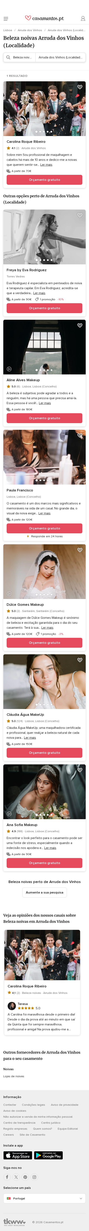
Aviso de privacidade (64, 1105)
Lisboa (8, 30)
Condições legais (33, 1105)
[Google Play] (48, 1158)
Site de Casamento (32, 1134)
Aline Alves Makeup (23, 380)
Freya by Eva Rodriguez (27, 270)
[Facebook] (7, 1177)
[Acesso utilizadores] (83, 18)
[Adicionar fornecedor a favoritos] (80, 87)
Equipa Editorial (68, 1128)
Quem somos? (42, 1128)
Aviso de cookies (14, 1111)
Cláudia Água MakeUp (25, 714)
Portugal (19, 1198)
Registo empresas (15, 1128)
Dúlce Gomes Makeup (25, 604)
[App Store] (17, 1158)
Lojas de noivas (13, 1076)
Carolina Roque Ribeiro (26, 141)
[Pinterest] (25, 1177)
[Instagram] (34, 1177)
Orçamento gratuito (44, 180)
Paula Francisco (20, 490)
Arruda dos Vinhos (30, 30)
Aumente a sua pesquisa (44, 892)
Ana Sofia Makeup (22, 825)
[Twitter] (16, 1177)
